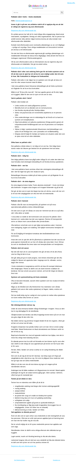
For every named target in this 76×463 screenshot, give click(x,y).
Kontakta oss (56, 460)
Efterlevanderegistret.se (23, 21)
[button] (2, 2)
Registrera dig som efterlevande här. (23, 30)
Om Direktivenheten (19, 460)
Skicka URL (71, 3)
